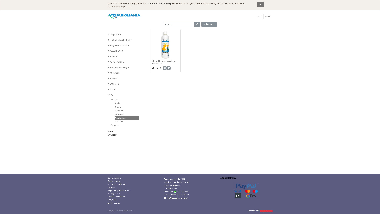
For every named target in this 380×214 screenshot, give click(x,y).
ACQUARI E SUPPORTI (119, 45)
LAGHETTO (114, 83)
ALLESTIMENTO (116, 50)
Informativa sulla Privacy (159, 3)
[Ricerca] (197, 24)
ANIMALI (113, 78)
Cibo (119, 103)
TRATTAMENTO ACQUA (119, 67)
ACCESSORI (115, 72)
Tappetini (119, 114)
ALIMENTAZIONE (117, 61)
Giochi (118, 107)
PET (112, 94)
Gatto (116, 125)
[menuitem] (259, 16)
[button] (209, 24)
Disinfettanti (120, 118)
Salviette (119, 121)
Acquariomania (266, 211)
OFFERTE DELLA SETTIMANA (120, 39)
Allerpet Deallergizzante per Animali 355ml (164, 62)
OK (260, 4)
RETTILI (113, 89)
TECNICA (113, 56)
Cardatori (119, 110)
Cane (116, 99)
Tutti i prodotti (114, 34)
